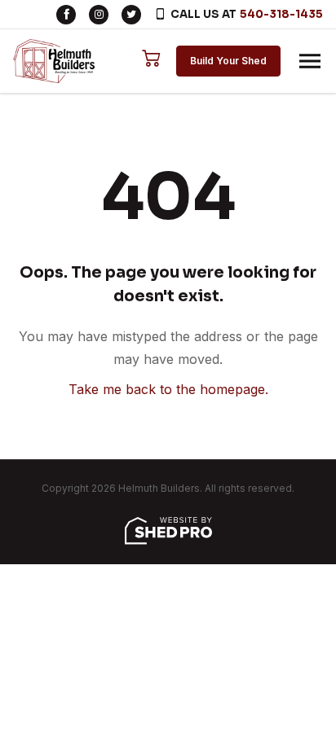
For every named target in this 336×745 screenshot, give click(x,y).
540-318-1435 (281, 14)
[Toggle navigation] (310, 61)
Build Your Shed (228, 61)
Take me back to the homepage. (168, 389)
